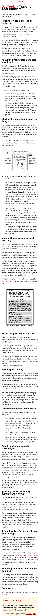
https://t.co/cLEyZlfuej (13, 601)
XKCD (4, 140)
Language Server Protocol (29, 555)
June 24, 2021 (31, 614)
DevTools (9, 6)
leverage (28, 244)
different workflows (8, 281)
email (5, 594)
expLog (20, 1)
